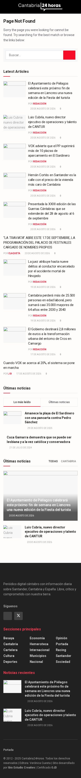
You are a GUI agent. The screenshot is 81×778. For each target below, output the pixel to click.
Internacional (40, 650)
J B (10, 373)
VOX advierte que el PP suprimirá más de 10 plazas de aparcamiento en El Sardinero (51, 151)
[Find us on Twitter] (18, 616)
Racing (61, 650)
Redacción (39, 103)
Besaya (8, 638)
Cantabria (68, 461)
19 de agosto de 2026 (42, 287)
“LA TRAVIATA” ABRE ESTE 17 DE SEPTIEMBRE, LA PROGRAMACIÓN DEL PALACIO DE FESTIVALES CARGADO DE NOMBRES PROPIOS (39, 242)
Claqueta (14, 253)
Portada (62, 644)
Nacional (36, 662)
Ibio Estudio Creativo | (22, 767)
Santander (63, 656)
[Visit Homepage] (40, 6)
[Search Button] (76, 7)
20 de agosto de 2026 (42, 108)
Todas (53, 461)
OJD (54, 767)
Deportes (10, 662)
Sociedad (63, 662)
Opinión (61, 638)
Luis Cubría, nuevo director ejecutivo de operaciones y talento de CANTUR (52, 122)
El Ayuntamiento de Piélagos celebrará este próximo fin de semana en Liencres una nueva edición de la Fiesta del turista (39, 505)
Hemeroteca (39, 644)
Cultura (8, 656)
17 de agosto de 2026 (42, 354)
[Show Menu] (5, 7)
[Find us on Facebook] (7, 616)
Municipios (38, 656)
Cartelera (10, 650)
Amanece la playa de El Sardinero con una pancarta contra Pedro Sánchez (49, 417)
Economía (37, 638)
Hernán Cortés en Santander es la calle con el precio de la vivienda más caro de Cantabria (52, 180)
